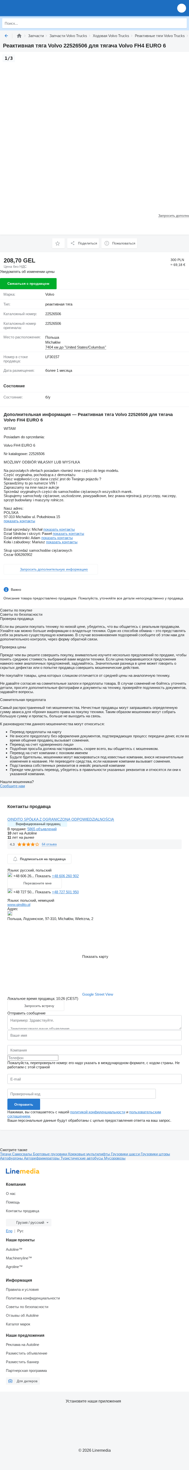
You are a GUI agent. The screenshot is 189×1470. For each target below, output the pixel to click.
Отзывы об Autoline (22, 1315)
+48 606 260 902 (65, 876)
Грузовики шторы (155, 1154)
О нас (11, 1193)
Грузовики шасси (126, 1154)
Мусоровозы (115, 1158)
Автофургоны (12, 1158)
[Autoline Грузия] (32, 8)
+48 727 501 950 (65, 892)
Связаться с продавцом (28, 283)
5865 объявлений (42, 829)
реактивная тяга (58, 304)
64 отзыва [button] (49, 844)
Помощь (13, 1202)
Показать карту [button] (95, 956)
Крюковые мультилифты (89, 1154)
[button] (181, 8)
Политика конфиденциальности (33, 1298)
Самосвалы (22, 1154)
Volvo (49, 294)
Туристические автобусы (82, 1158)
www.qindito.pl (18, 904)
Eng (9, 1231)
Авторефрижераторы (42, 1158)
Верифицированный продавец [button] (38, 824)
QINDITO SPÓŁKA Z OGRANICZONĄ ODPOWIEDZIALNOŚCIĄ (60, 819)
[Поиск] (182, 23)
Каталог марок (18, 1324)
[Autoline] (19, 36)
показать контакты (19, 521)
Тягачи (6, 1154)
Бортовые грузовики (50, 1154)
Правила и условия (22, 1289)
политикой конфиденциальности (97, 1112)
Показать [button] (43, 876)
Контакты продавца (22, 1211)
